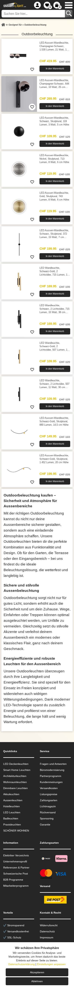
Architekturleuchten (14, 776)
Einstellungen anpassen (51, 964)
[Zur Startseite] (3, 25)
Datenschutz (47, 931)
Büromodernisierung (52, 769)
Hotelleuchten (11, 806)
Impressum (46, 937)
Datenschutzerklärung (21, 964)
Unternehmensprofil (15, 861)
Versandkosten (49, 788)
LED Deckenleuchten (15, 763)
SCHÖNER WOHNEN (16, 830)
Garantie (45, 824)
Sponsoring (47, 818)
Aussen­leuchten (12, 800)
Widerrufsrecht (48, 925)
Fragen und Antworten (53, 763)
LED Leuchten (11, 812)
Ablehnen (37, 981)
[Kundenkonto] (37, 5)
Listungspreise (48, 794)
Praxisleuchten (12, 824)
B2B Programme (13, 879)
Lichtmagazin (48, 806)
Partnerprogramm (50, 776)
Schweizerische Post (15, 873)
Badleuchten (10, 818)
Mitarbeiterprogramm (16, 885)
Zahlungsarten (48, 800)
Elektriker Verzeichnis (16, 855)
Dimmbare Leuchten (15, 788)
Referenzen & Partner (16, 867)
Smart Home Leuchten (16, 769)
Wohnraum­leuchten (15, 782)
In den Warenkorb (55, 68)
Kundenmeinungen (51, 782)
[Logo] (14, 5)
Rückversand (48, 812)
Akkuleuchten (11, 794)
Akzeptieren (37, 972)
